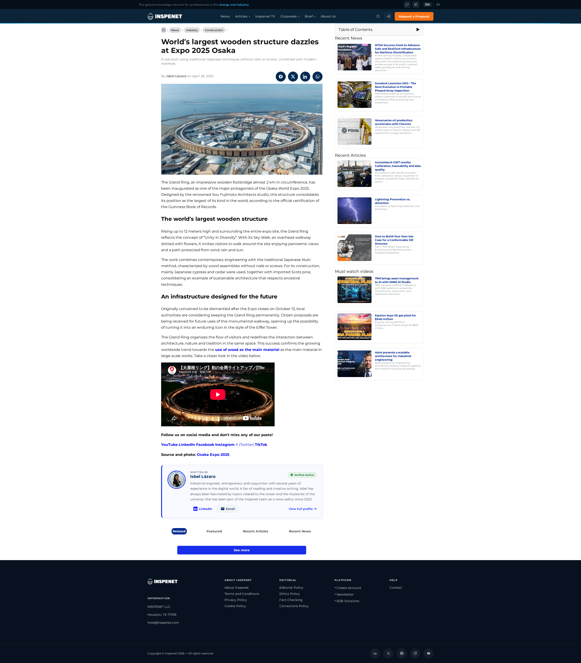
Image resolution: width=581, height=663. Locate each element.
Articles (241, 16)
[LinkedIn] (375, 653)
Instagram (225, 444)
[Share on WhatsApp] (318, 77)
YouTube (169, 444)
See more (242, 550)
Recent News (300, 531)
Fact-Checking (291, 600)
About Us (328, 16)
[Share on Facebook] (281, 77)
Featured (214, 531)
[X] (388, 653)
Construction (214, 30)
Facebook (205, 444)
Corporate (289, 16)
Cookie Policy (235, 606)
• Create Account (348, 588)
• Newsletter (344, 594)
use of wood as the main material (247, 350)
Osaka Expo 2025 (213, 454)
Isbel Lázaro (176, 76)
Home (163, 30)
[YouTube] (428, 653)
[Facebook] (402, 653)
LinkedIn (187, 444)
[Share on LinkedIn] (305, 77)
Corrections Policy (294, 606)
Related (179, 531)
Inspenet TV (265, 16)
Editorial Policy (291, 587)
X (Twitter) (245, 444)
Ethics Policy (289, 594)
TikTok (261, 444)
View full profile (301, 509)
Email (230, 509)
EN (427, 4)
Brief (309, 16)
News (225, 16)
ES (438, 4)
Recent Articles (255, 531)
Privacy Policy (235, 600)
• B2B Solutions (347, 601)
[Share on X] (293, 77)
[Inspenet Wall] (416, 4)
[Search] (378, 16)
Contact (395, 587)
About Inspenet (236, 587)
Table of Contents (355, 29)
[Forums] (407, 4)
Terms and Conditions (241, 594)
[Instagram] (415, 653)
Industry (192, 30)
